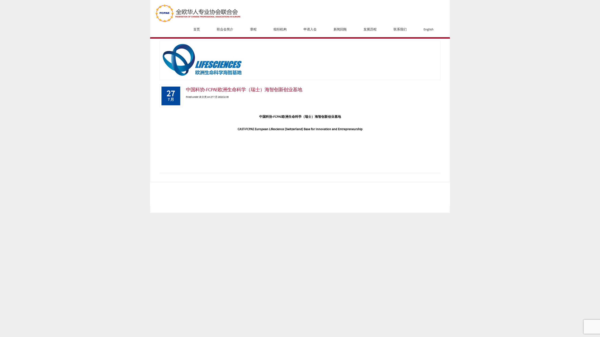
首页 (196, 29)
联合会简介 (225, 29)
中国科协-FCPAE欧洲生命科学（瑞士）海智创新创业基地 (244, 90)
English (429, 29)
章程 (253, 29)
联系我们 (400, 29)
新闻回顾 (340, 29)
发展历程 (370, 29)
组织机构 (280, 29)
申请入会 (310, 29)
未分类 (203, 97)
